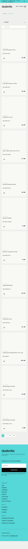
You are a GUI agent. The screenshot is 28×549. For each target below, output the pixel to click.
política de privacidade (8, 523)
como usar (5, 496)
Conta (17, 6)
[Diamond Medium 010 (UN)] (14, 409)
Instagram (4, 509)
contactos (4, 499)
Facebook (4, 507)
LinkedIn (4, 512)
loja (3, 485)
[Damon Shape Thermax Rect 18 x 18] (14, 139)
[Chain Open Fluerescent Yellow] (14, 72)
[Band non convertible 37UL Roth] (14, 240)
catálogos (4, 489)
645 (14, 435)
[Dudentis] (8, 451)
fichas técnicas (6, 501)
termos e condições (7, 520)
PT (25, 1)
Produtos (11, 13)
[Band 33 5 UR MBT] (14, 207)
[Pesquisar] (3, 27)
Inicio (4, 13)
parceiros (4, 492)
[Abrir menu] (25, 6)
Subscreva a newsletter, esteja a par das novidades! (11, 1)
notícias (4, 494)
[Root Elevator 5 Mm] (14, 308)
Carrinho (21, 6)
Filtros (14, 22)
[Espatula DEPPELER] (14, 274)
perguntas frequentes (8, 518)
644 (10, 435)
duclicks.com (14, 535)
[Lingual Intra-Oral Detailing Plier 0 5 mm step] (14, 341)
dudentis (4, 487)
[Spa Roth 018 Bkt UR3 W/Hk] (14, 173)
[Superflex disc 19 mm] (14, 106)
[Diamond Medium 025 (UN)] (14, 375)
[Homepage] (8, 7)
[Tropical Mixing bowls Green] (14, 38)
